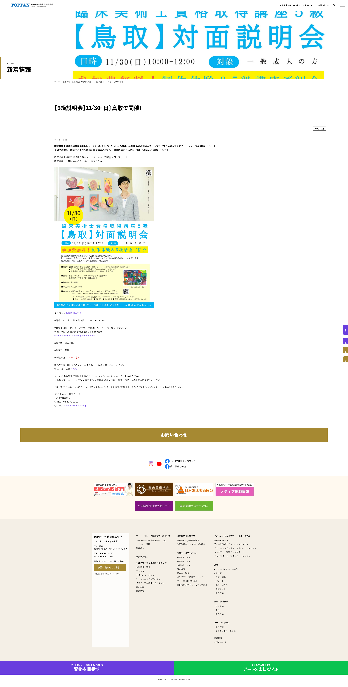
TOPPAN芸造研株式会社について (151, 563)
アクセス (140, 571)
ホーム (57, 82)
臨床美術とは (346, 329)
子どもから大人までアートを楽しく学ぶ (232, 536)
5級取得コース (184, 557)
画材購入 (346, 359)
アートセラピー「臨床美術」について (153, 536)
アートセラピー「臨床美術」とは (151, 540)
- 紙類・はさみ (221, 585)
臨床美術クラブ (221, 540)
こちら (73, 369)
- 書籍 (217, 610)
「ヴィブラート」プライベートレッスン (232, 556)
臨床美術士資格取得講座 (81, 82)
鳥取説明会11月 (74, 313)
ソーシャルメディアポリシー (149, 579)
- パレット (219, 581)
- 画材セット (220, 589)
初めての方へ (142, 557)
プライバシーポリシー (146, 575)
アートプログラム (222, 622)
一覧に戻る (320, 129)
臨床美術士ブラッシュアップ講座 (192, 585)
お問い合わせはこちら (109, 567)
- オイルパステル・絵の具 (226, 569)
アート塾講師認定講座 (187, 581)
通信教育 (181, 569)
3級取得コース (184, 565)
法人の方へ (309, 5)
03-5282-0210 (106, 553)
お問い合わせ (323, 5)
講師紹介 (140, 548)
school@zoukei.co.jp (75, 406)
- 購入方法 (219, 593)
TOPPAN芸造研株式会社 (183, 461)
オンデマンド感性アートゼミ (190, 577)
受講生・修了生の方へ (291, 5)
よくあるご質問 (143, 544)
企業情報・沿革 (143, 567)
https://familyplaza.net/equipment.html (74, 336)
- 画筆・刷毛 (220, 577)
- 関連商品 (219, 606)
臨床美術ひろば (178, 466)
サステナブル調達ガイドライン (150, 583)
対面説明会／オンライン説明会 (191, 544)
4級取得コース (184, 561)
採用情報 (140, 591)
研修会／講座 (183, 573)
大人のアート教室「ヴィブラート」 (230, 552)
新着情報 (66, 82)
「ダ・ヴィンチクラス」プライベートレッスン (235, 548)
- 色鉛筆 (218, 573)
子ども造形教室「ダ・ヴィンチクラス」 (232, 544)
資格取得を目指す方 (186, 536)
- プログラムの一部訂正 (225, 631)
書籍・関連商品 (221, 601)
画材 (216, 565)
